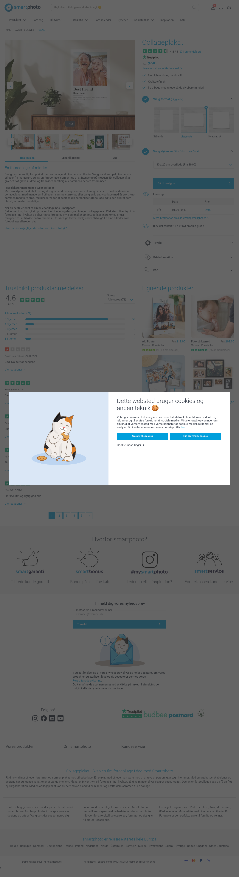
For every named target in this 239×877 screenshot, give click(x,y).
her (183, 427)
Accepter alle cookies (142, 436)
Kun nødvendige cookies (195, 436)
